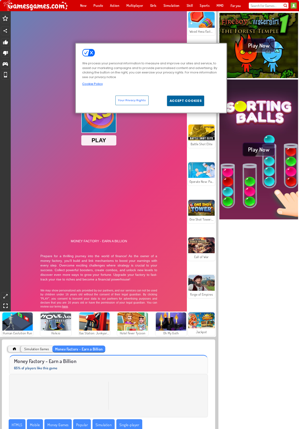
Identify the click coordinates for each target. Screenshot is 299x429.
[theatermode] (5, 296)
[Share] (5, 30)
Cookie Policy (92, 84)
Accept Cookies (186, 100)
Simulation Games (36, 349)
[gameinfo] (5, 64)
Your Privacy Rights (132, 100)
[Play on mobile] (5, 75)
